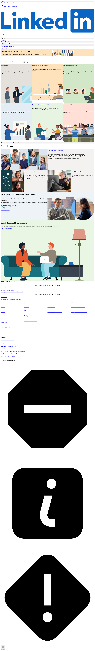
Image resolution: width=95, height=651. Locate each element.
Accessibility (8, 356)
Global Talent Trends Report (30, 171)
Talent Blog (55, 312)
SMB (25, 310)
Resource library (51, 307)
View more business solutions (7, 340)
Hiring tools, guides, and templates (40, 65)
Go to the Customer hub (6, 228)
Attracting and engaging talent (70, 65)
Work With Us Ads (5, 327)
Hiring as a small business (69, 104)
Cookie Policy (8, 346)
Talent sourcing (4, 65)
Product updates (74, 317)
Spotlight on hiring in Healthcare (55, 150)
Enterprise (26, 307)
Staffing (26, 315)
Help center (78, 307)
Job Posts (3, 307)
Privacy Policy (8, 348)
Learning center (79, 312)
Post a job (10, 6)
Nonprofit (30, 321)
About (6, 343)
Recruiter (3, 312)
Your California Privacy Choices (13, 351)
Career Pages (4, 322)
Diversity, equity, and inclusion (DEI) (40, 104)
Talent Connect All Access (58, 317)
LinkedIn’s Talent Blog (81, 171)
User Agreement (9, 354)
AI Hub (2, 104)
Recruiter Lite (4, 317)
